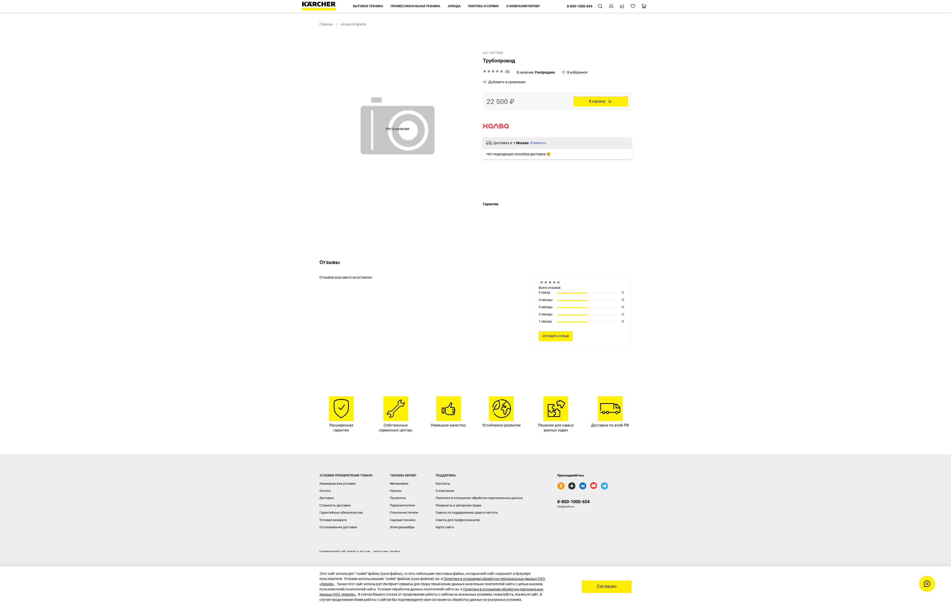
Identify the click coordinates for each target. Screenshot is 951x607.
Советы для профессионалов (458, 520)
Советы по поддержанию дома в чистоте (467, 512)
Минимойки (399, 483)
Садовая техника (402, 520)
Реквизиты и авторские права (458, 505)
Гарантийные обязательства (341, 512)
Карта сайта (445, 527)
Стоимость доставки (335, 505)
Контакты (443, 483)
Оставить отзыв (555, 336)
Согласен (606, 586)
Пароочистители (402, 505)
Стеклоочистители (404, 512)
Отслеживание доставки (338, 527)
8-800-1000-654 (573, 501)
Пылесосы (398, 498)
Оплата (325, 491)
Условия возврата (333, 520)
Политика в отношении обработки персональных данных (479, 498)
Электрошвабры (402, 527)
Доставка (326, 498)
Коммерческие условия (337, 483)
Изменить (538, 143)
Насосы (395, 491)
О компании (445, 491)
